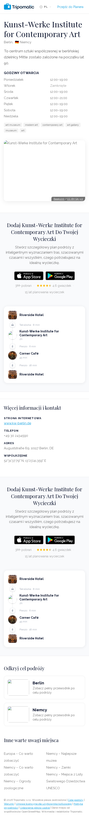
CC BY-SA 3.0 (75, 198)
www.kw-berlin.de (17, 423)
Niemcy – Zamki (58, 767)
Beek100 (59, 198)
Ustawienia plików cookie (35, 807)
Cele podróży (75, 799)
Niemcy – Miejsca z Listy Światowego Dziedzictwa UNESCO (65, 781)
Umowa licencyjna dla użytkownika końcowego (44, 803)
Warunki (9, 803)
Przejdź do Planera (70, 7)
